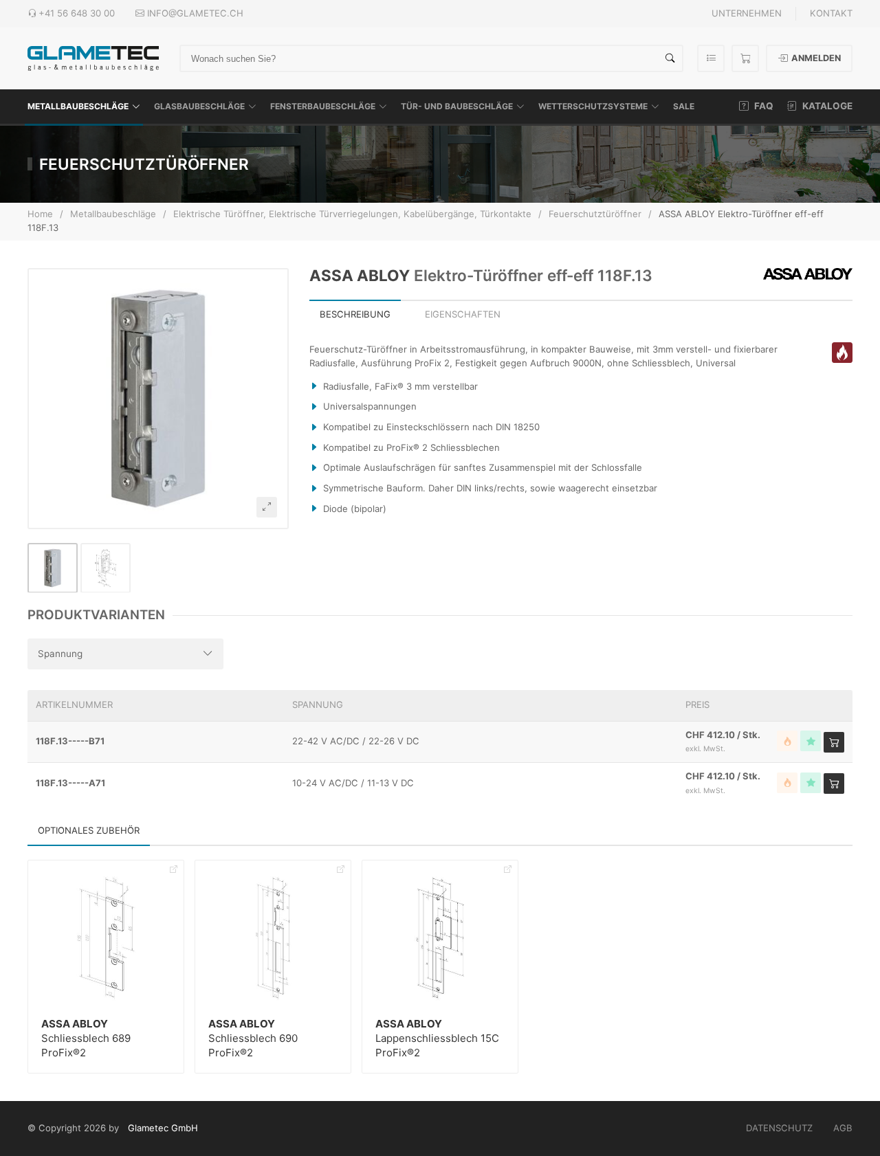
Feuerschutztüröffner (595, 213)
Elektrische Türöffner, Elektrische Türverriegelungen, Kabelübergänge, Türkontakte (352, 213)
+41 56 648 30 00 (76, 13)
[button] (158, 398)
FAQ (762, 105)
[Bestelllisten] (711, 58)
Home (40, 213)
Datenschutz (779, 1127)
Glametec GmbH (163, 1127)
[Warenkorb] (745, 58)
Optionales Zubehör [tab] (89, 830)
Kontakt (831, 13)
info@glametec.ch (195, 13)
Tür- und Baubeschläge (457, 106)
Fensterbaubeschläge (322, 106)
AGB (842, 1127)
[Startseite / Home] (93, 57)
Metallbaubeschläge (78, 106)
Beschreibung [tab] (355, 314)
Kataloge (826, 105)
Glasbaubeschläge (199, 106)
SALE (683, 106)
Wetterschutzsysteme (593, 106)
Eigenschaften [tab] (462, 314)
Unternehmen (747, 13)
